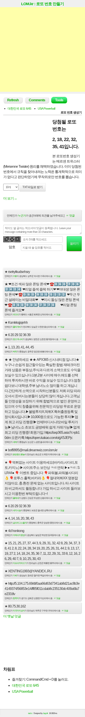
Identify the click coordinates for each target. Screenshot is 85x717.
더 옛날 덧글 (12, 616)
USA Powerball (46, 108)
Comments (37, 100)
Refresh (13, 100)
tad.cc (30, 713)
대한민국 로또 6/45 (19, 108)
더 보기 (10, 198)
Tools (59, 100)
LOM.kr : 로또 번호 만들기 (42, 4)
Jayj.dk (45, 713)
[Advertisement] (42, 49)
